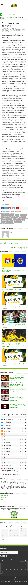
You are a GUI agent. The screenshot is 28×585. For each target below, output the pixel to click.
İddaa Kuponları (5, 30)
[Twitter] (14, 580)
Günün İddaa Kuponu (17, 29)
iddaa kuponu (9, 221)
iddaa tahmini (18, 221)
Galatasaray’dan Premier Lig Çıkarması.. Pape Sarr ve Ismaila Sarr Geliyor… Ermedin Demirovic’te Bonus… (18, 377)
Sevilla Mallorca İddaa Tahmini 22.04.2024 (10, 244)
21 (17, 534)
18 (6, 534)
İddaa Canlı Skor (4, 495)
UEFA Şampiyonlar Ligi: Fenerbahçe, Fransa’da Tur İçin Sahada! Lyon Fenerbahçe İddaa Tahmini (13, 270)
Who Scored (3, 497)
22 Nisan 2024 (7, 211)
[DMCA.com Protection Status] (14, 514)
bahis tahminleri (5, 216)
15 (21, 532)
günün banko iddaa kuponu (7, 218)
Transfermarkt (4, 501)
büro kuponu (22, 216)
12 (10, 532)
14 (17, 532)
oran (12, 223)
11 (6, 532)
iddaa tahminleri (5, 223)
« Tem (2, 539)
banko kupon (14, 216)
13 (14, 532)
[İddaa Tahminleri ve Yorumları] (14, 6)
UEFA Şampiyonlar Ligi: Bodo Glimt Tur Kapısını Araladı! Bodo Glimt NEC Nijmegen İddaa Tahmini (13, 345)
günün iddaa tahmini (6, 220)
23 (25, 534)
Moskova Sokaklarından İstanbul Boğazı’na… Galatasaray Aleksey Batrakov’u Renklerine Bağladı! (16, 384)
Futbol (11, 29)
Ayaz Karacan (5, 28)
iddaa (2, 221)
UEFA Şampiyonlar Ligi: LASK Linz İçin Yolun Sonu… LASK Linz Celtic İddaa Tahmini (13, 325)
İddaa (23, 29)
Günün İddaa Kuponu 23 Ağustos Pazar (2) (13, 364)
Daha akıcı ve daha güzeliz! (9, 14)
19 (10, 534)
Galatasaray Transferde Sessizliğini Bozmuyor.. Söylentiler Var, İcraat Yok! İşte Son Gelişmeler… (17, 406)
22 (21, 534)
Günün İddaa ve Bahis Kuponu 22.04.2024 (17, 247)
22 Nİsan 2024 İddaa (16, 211)
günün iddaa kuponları (21, 218)
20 (14, 534)
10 (2, 532)
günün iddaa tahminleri (18, 220)
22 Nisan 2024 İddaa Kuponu (7, 213)
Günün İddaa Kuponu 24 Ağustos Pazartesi (13, 307)
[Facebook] (13, 580)
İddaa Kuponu (11, 30)
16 (25, 532)
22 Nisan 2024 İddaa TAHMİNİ (7, 215)
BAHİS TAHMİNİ (9, 17)
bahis (17, 215)
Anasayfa (3, 17)
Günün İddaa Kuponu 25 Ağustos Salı (11, 289)
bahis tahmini (24, 215)
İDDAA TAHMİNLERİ (19, 30)
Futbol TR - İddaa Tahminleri (16, 577)
